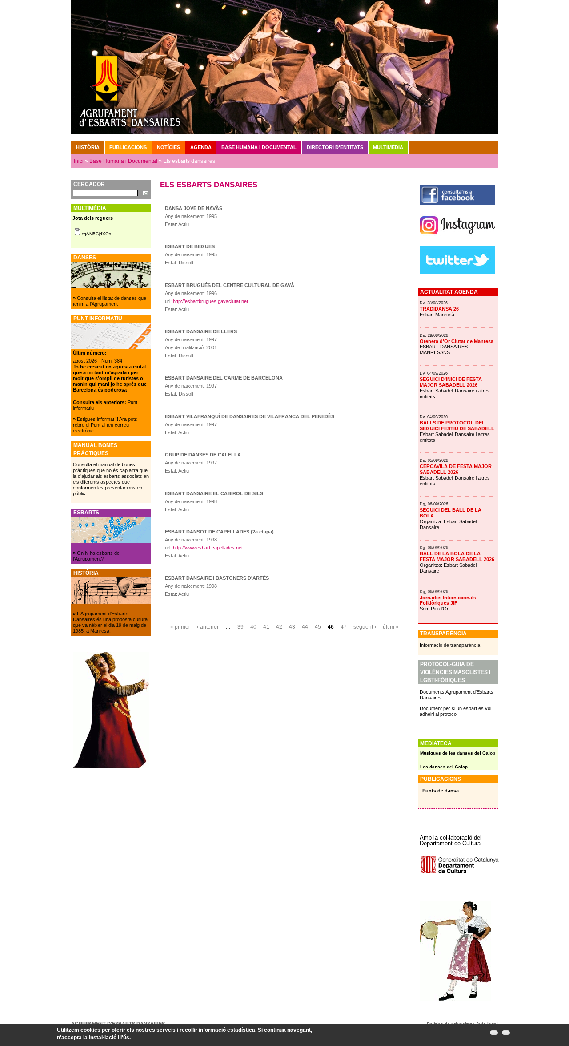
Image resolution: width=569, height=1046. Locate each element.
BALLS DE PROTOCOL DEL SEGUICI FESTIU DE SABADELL (457, 425)
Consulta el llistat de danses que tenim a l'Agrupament (109, 301)
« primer (180, 627)
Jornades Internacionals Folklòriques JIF (448, 600)
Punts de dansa (440, 790)
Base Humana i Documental (123, 161)
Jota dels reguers (92, 218)
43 (292, 627)
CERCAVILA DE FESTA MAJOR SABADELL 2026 (456, 469)
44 (305, 627)
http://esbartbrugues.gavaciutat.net (210, 301)
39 (240, 627)
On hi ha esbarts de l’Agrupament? (96, 555)
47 (344, 627)
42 (279, 627)
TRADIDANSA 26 (439, 308)
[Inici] (284, 66)
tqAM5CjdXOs (96, 233)
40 (253, 627)
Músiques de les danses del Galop (457, 753)
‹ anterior (208, 627)
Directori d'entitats (335, 147)
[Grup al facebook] (457, 203)
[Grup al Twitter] (457, 272)
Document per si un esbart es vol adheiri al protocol (455, 711)
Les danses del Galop (444, 766)
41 (266, 627)
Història (88, 147)
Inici (79, 161)
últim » (391, 627)
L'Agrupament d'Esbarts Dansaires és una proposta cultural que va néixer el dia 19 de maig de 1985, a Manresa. (110, 622)
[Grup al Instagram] (457, 238)
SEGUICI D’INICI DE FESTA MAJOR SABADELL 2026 (451, 382)
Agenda (201, 147)
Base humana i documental (259, 147)
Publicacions (128, 147)
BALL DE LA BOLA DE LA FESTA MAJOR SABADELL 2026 (457, 556)
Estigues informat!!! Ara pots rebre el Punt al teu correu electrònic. (105, 424)
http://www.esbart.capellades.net (208, 547)
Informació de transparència (450, 645)
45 (318, 627)
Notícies (168, 147)
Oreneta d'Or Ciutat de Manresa (456, 341)
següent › (364, 627)
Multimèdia (388, 147)
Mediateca (436, 743)
